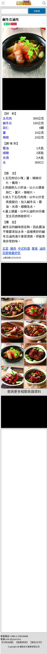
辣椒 (6, 137)
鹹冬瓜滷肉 (10, 19)
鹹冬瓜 (7, 123)
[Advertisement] (24, 530)
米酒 (6, 157)
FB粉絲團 (7, 642)
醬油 (6, 148)
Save (14, 24)
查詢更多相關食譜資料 (24, 392)
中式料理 (24, 248)
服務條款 (21, 642)
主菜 (5, 248)
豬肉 (13, 248)
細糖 (6, 153)
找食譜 (37, 11)
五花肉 (7, 118)
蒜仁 (6, 128)
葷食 (35, 248)
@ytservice (15, 639)
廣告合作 (36, 642)
